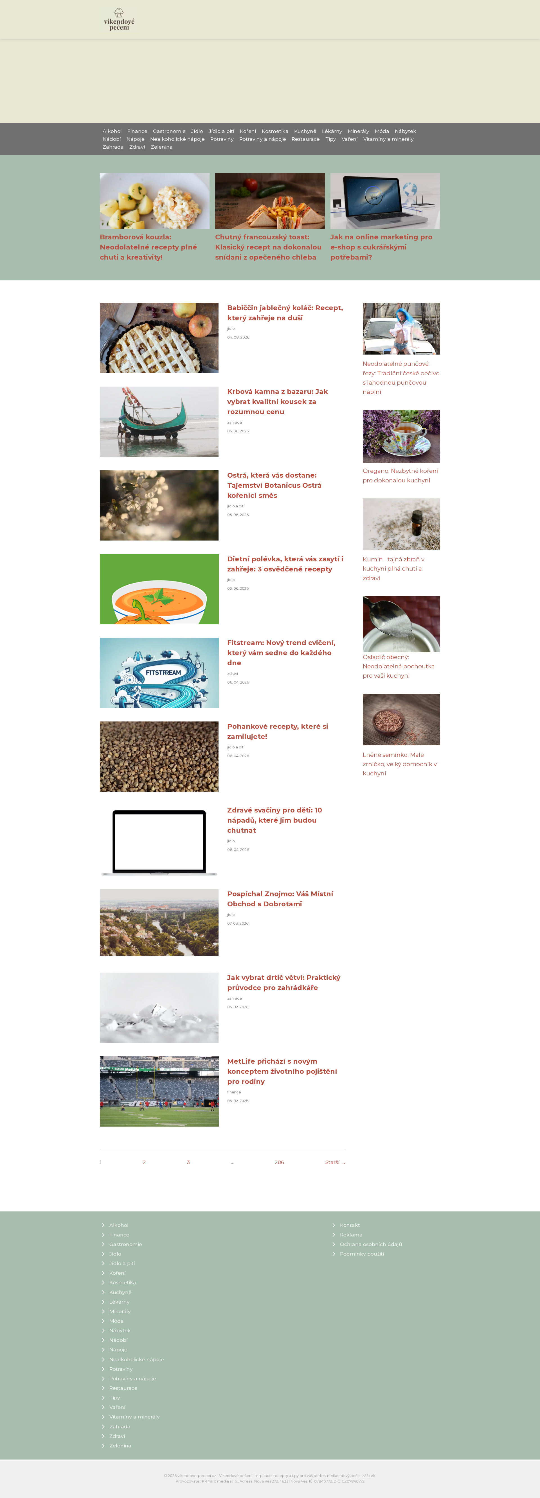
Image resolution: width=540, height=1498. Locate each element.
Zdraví (137, 147)
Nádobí (112, 139)
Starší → (335, 1162)
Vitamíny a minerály (388, 139)
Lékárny (332, 131)
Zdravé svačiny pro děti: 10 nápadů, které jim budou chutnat (274, 820)
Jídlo (197, 131)
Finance (137, 131)
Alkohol (112, 131)
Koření (248, 131)
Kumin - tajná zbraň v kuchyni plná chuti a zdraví (393, 569)
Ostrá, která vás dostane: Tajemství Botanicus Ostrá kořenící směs (274, 485)
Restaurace (306, 139)
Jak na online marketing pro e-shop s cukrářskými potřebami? (381, 247)
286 (279, 1162)
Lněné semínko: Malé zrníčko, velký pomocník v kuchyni (400, 764)
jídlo (231, 328)
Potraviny (222, 139)
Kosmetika (275, 131)
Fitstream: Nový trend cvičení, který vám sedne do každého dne (281, 653)
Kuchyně (305, 131)
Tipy (330, 139)
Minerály (358, 131)
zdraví (232, 673)
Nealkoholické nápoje (177, 139)
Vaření (350, 139)
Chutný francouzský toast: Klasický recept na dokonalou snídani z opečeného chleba (268, 247)
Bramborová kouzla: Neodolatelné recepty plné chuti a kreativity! (148, 247)
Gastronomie (169, 131)
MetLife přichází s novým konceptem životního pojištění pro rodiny (282, 1071)
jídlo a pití (235, 506)
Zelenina (162, 147)
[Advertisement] (270, 81)
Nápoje (136, 139)
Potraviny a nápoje (262, 139)
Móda (382, 131)
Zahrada (113, 147)
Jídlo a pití (221, 131)
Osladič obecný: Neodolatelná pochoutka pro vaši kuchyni (399, 666)
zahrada (234, 422)
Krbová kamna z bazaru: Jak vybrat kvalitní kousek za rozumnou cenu (277, 401)
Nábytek (405, 131)
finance (234, 1092)
